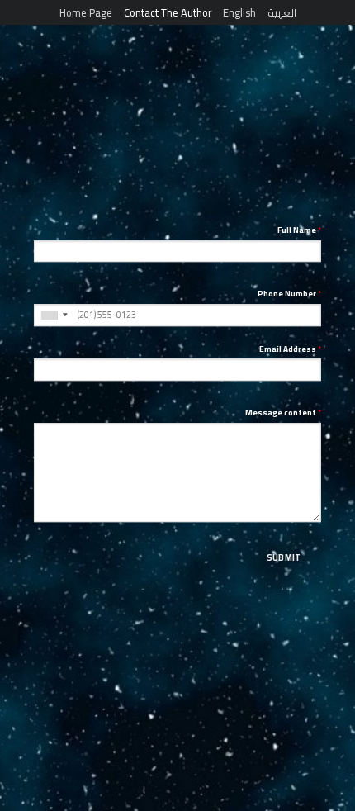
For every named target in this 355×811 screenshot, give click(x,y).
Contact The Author (167, 12)
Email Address (290, 349)
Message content (283, 413)
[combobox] (54, 315)
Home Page (85, 12)
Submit (284, 557)
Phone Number (289, 294)
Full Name (299, 230)
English (239, 12)
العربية (281, 12)
